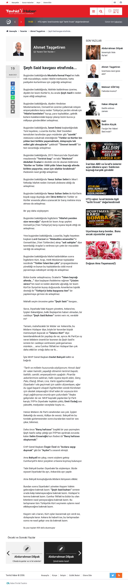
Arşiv (38, 2)
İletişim (63, 575)
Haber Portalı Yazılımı (18, 583)
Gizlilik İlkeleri (74, 575)
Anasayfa (45, 575)
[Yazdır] (13, 107)
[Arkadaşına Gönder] (13, 102)
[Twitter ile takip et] (113, 575)
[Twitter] (13, 88)
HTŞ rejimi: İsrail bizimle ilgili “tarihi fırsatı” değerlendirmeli (63, 22)
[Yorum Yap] (13, 111)
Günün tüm (113, 22)
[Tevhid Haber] (21, 11)
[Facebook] (13, 84)
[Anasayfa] (7, 2)
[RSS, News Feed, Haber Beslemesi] (119, 575)
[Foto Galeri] (120, 2)
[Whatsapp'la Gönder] (13, 97)
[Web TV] (114, 2)
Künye (54, 575)
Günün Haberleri (28, 2)
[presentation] (15, 21)
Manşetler (15, 2)
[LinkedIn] (13, 93)
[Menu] (93, 11)
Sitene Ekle (47, 2)
